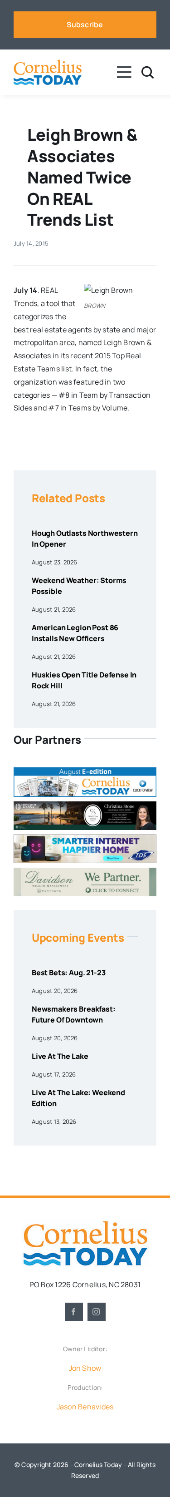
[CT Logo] (48, 63)
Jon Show (85, 1368)
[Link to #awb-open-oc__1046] (147, 72)
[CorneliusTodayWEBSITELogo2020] (85, 1224)
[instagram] (96, 1312)
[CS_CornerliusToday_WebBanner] (85, 805)
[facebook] (74, 1312)
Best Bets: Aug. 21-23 (69, 973)
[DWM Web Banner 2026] (85, 871)
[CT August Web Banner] (85, 771)
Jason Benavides (85, 1407)
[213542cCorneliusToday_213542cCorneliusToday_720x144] (85, 838)
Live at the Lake (60, 1056)
